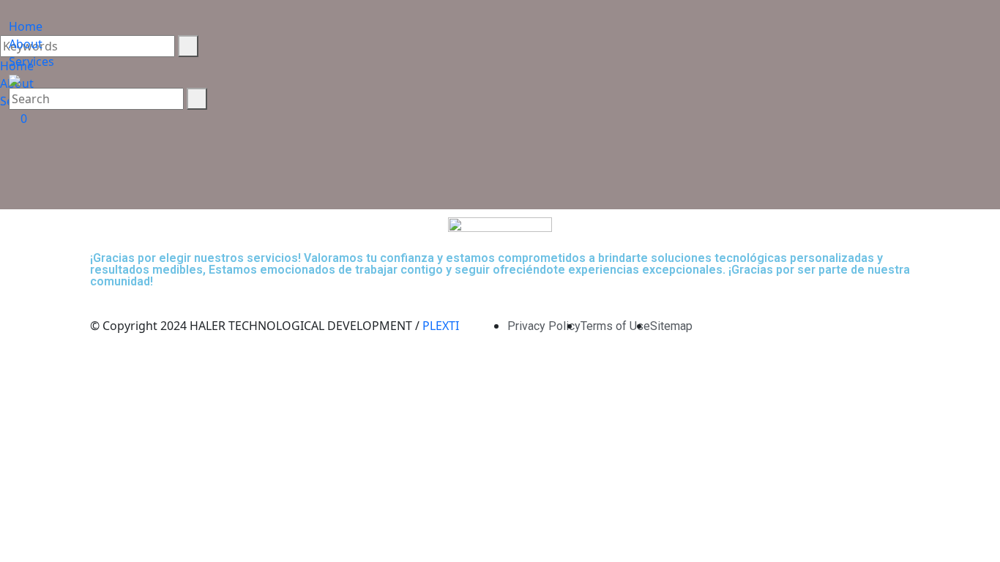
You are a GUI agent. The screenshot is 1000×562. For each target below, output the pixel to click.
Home (25, 26)
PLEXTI (440, 326)
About (25, 44)
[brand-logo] (500, 9)
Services (31, 61)
